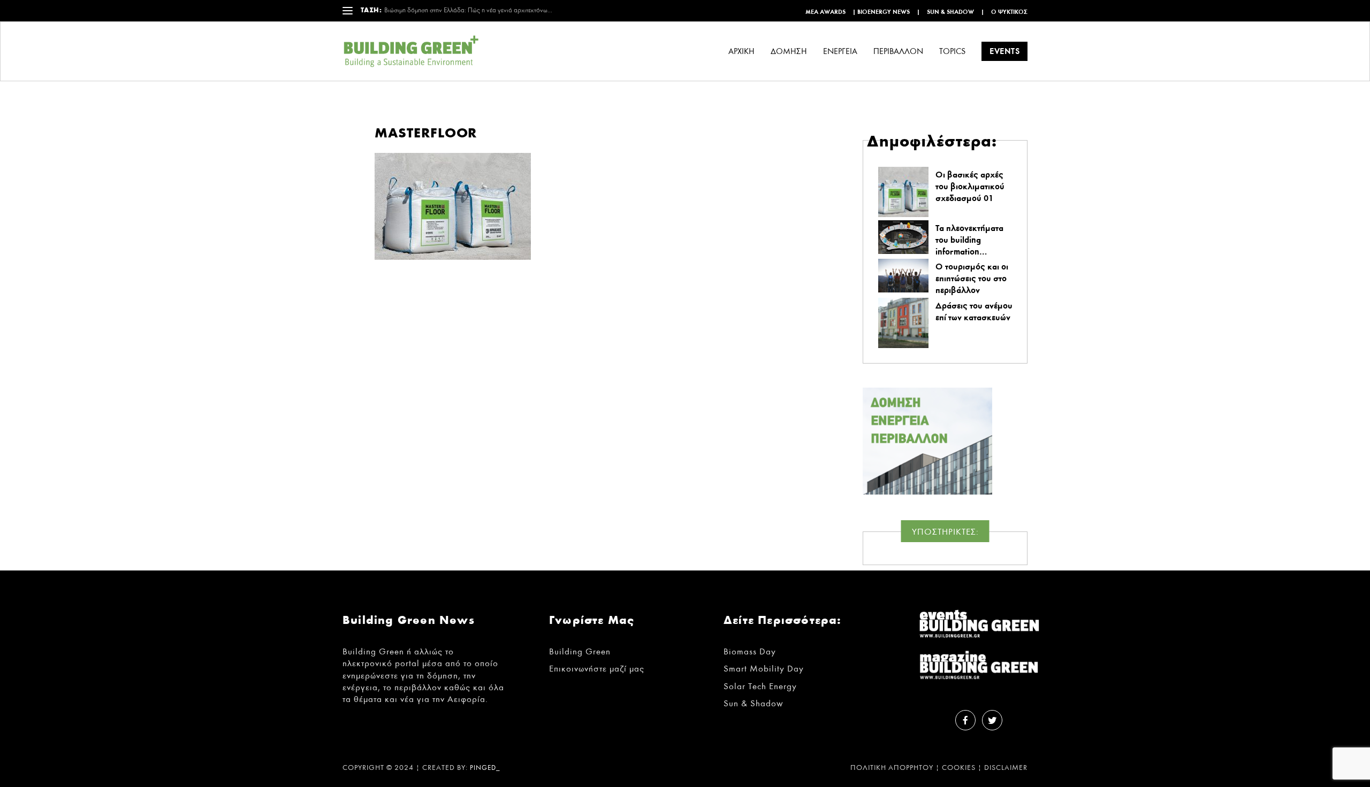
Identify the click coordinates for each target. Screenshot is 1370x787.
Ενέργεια (840, 51)
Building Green (580, 651)
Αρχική (741, 51)
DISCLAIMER (1006, 767)
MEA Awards (825, 12)
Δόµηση (789, 51)
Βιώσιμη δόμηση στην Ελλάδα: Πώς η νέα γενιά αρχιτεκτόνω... (468, 10)
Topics (952, 51)
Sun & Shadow (950, 12)
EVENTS (1004, 51)
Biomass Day (750, 651)
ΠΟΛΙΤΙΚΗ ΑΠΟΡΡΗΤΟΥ (891, 767)
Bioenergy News (883, 12)
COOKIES (959, 767)
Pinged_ (485, 768)
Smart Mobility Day (764, 668)
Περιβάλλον (898, 51)
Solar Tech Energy (760, 686)
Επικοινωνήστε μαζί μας (596, 668)
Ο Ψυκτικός (1009, 12)
